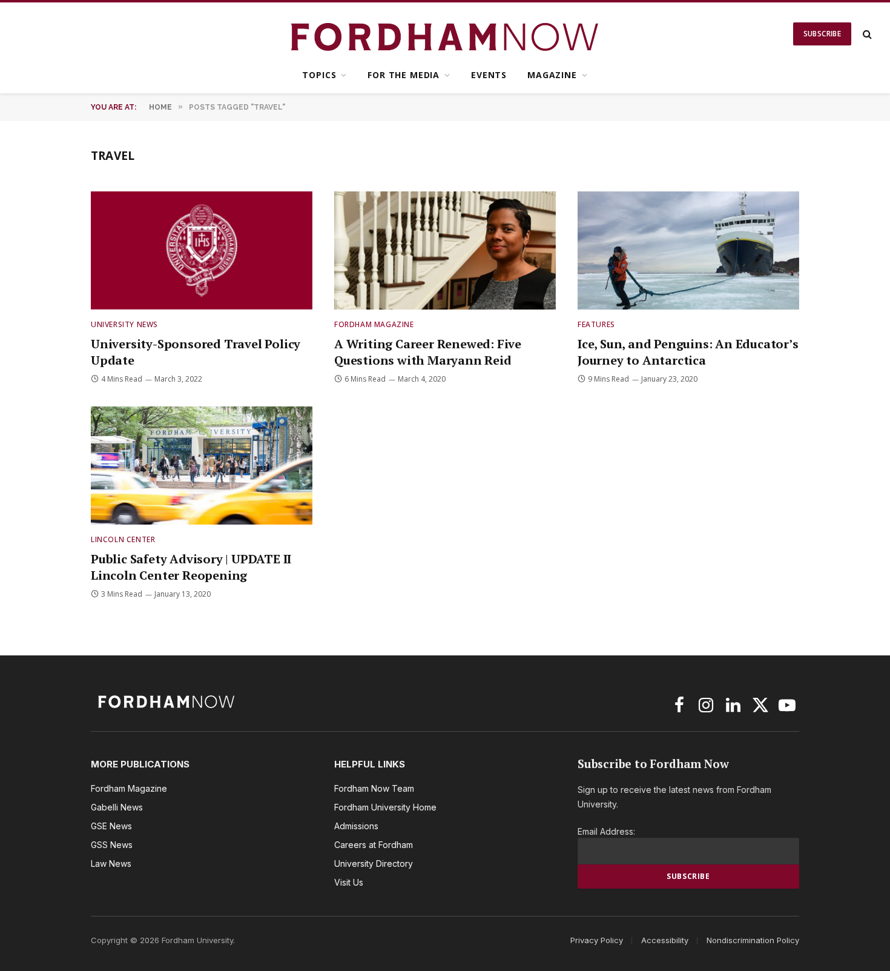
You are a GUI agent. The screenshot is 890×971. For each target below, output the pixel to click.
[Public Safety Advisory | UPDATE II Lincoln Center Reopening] (201, 465)
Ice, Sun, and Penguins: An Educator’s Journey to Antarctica (688, 352)
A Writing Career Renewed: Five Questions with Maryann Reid (427, 352)
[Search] (866, 34)
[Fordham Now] (445, 33)
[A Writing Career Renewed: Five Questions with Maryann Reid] (445, 250)
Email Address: (606, 831)
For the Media (404, 75)
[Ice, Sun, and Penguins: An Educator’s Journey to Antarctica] (688, 250)
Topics (319, 75)
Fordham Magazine (374, 324)
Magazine (552, 75)
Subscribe (822, 33)
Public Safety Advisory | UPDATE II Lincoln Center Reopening (191, 567)
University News (124, 324)
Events (489, 75)
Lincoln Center (123, 539)
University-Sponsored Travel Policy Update (195, 352)
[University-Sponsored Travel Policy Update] (201, 250)
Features (596, 324)
